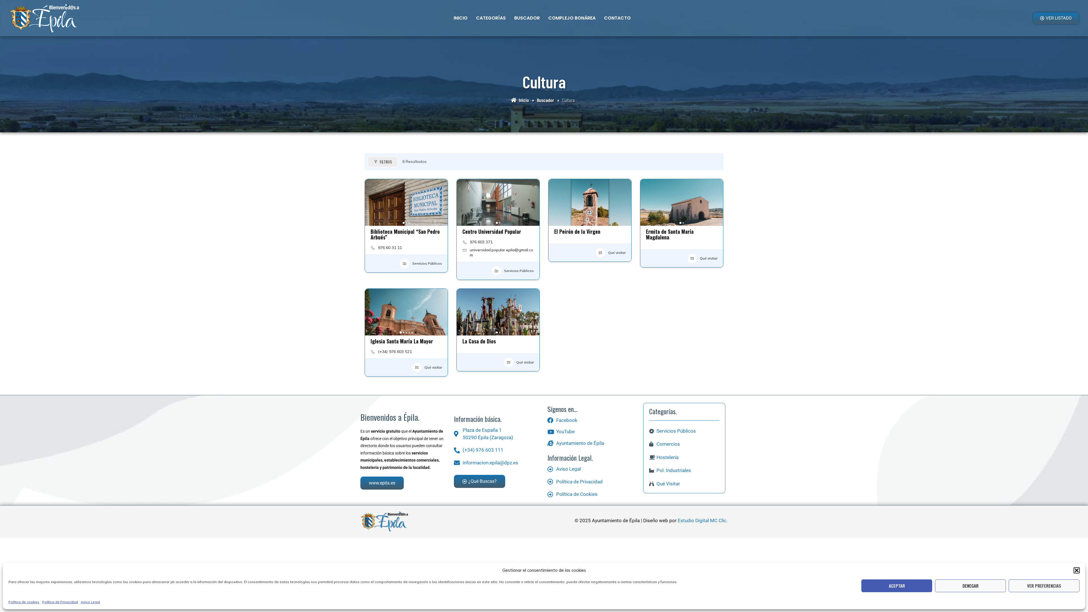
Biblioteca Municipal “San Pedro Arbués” (405, 234)
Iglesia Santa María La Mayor (402, 341)
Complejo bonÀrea (572, 18)
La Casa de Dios (479, 341)
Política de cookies (23, 602)
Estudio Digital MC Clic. (703, 520)
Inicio (461, 18)
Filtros (386, 162)
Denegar (970, 586)
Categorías (491, 18)
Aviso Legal (90, 602)
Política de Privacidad (60, 602)
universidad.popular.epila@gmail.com (501, 252)
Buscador (527, 18)
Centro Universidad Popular (491, 231)
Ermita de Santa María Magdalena (670, 234)
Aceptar (897, 586)
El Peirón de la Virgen (577, 231)
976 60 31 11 (390, 247)
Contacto (617, 18)
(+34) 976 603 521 (395, 351)
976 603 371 (481, 242)
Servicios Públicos (427, 263)
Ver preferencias (1044, 586)
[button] (1077, 570)
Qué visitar (617, 252)
